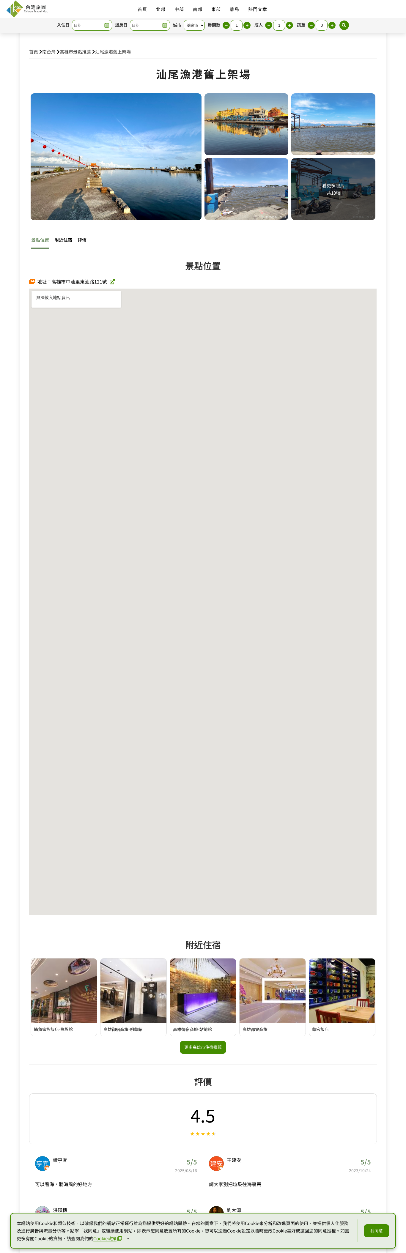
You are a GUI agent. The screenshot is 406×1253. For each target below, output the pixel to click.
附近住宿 (63, 240)
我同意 (376, 1230)
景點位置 (40, 240)
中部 (179, 9)
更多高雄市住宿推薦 (203, 1047)
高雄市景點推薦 (75, 51)
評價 (82, 240)
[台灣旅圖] (27, 9)
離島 (234, 9)
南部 (197, 9)
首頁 (142, 9)
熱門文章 (257, 9)
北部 (161, 9)
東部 (216, 9)
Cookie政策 (105, 1238)
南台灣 (49, 51)
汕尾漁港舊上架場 (113, 51)
